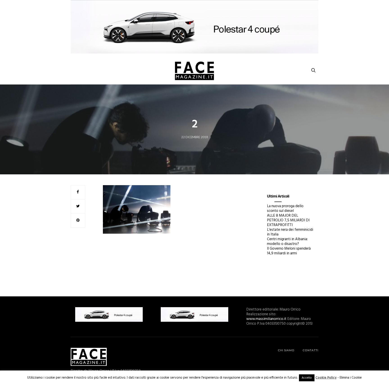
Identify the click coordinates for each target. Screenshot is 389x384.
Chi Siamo (286, 350)
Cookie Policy (326, 377)
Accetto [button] (307, 377)
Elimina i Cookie (351, 377)
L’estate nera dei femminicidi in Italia (290, 232)
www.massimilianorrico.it (266, 319)
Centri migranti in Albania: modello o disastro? (287, 241)
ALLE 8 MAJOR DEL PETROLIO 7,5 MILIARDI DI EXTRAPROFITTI (288, 220)
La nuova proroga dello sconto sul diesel (285, 208)
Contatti (310, 350)
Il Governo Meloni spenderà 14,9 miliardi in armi (289, 251)
